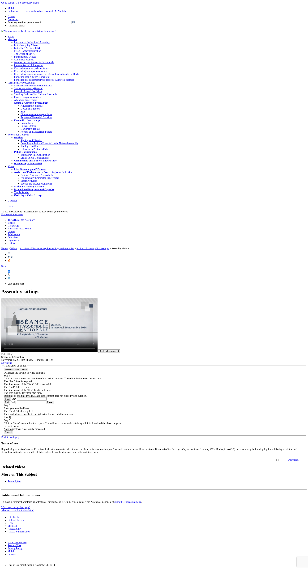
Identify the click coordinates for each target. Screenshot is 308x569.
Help (10, 523)
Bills (23, 111)
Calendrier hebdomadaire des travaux (33, 85)
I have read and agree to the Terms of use (255, 459)
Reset (50, 402)
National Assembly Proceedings (37, 175)
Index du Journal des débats (28, 91)
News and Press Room (19, 228)
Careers (11, 16)
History (11, 243)
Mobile (11, 551)
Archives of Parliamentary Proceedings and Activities (47, 248)
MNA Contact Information (27, 51)
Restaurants (13, 225)
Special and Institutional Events (36, 183)
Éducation (13, 237)
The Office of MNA (24, 53)
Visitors (11, 222)
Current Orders (28, 126)
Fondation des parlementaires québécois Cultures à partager (44, 79)
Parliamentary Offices (25, 56)
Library (11, 231)
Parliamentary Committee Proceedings (40, 178)
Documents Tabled (30, 108)
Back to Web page (10, 437)
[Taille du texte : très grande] (12, 257)
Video (11, 166)
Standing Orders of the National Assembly (35, 94)
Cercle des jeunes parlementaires (30, 71)
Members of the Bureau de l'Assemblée (34, 62)
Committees (27, 123)
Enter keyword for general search (24, 22)
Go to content (8, 2)
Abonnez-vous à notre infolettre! (17, 510)
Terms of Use (14, 545)
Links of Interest (16, 520)
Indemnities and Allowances (28, 65)
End (7, 402)
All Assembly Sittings (32, 105)
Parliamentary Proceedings (21, 82)
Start (7, 399)
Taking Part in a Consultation (35, 154)
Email (7, 417)
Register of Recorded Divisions (36, 117)
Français (12, 554)
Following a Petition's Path (34, 149)
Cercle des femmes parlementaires (31, 68)
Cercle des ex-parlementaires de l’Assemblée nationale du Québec (47, 74)
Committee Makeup (24, 59)
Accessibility (14, 528)
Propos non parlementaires (27, 97)
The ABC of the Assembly (21, 220)
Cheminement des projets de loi (36, 114)
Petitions (18, 137)
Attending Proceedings (25, 100)
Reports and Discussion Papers (36, 131)
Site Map (12, 525)
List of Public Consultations (35, 157)
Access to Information (19, 531)
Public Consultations (25, 152)
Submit (8, 432)
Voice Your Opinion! (18, 134)
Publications (14, 234)
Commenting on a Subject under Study (35, 160)
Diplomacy (13, 240)
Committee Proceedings (27, 120)
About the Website (17, 542)
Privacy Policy (15, 548)
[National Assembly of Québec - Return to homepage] (29, 31)
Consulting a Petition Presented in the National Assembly (49, 143)
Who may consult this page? (15, 507)
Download (293, 459)
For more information (12, 214)
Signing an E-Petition (31, 140)
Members (12, 39)
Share (4, 266)
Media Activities (29, 180)
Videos (13, 248)
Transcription (14, 481)
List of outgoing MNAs (26, 45)
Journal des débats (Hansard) (28, 88)
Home (11, 36)
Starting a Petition (29, 146)
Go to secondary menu (27, 2)
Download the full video (16, 369)
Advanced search (16, 25)
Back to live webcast (109, 351)
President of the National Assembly (32, 42)
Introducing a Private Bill (28, 163)
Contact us (13, 19)
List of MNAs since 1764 (27, 48)
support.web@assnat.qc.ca (127, 502)
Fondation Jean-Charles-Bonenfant (31, 77)
